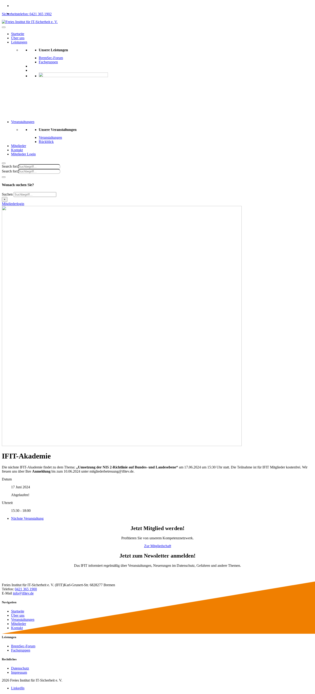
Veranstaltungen (22, 122)
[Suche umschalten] (4, 177)
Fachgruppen (48, 62)
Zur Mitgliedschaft (157, 546)
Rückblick (46, 142)
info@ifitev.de (23, 593)
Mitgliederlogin (13, 204)
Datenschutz (20, 668)
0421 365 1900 (26, 589)
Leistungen (19, 42)
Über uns (17, 38)
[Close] (4, 163)
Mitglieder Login (23, 154)
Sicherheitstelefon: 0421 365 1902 (27, 14)
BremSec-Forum (51, 58)
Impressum (19, 672)
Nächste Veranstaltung (27, 518)
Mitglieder (18, 146)
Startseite (17, 34)
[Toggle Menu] (4, 27)
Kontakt (17, 150)
